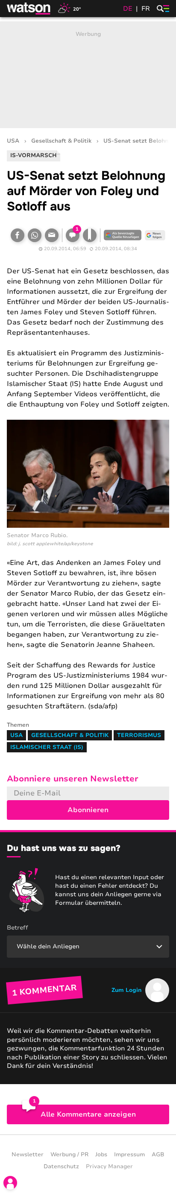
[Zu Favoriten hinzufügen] (90, 235)
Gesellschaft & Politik (61, 141)
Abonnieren (88, 810)
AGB (158, 1154)
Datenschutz (61, 1166)
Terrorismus (139, 735)
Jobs (101, 1154)
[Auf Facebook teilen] (17, 235)
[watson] (29, 9)
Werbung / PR (69, 1154)
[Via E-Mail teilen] (52, 235)
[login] (10, 1183)
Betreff (17, 928)
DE (127, 8)
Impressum (129, 1154)
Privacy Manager (109, 1166)
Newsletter (28, 1154)
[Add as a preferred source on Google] (122, 235)
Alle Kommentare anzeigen (88, 1114)
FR (145, 8)
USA (13, 141)
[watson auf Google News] (155, 235)
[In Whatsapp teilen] (34, 235)
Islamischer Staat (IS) (46, 747)
